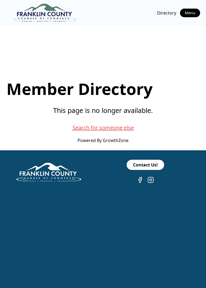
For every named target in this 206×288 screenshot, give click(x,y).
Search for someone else (103, 127)
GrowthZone (115, 140)
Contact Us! (145, 165)
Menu (190, 12)
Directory (166, 13)
